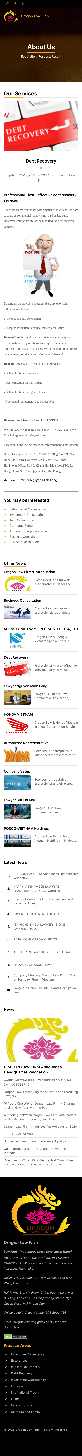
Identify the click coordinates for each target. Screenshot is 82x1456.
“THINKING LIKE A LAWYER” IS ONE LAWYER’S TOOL (39, 927)
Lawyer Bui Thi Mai (19, 800)
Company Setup (21, 525)
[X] (23, 4)
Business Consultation (25, 536)
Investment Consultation (27, 514)
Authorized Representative (29, 531)
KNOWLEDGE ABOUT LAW (32, 965)
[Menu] (75, 16)
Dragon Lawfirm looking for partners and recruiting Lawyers (43, 901)
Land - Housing (22, 1405)
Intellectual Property (25, 1367)
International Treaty (25, 1392)
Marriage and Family (25, 1412)
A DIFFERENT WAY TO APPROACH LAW (42, 952)
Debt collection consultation (22, 373)
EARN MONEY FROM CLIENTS (35, 939)
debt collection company (51, 337)
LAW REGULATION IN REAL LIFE (36, 914)
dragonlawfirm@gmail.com (29, 435)
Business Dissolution (24, 542)
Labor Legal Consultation (28, 509)
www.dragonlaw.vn (66, 429)
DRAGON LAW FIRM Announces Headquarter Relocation (45, 876)
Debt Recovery (16, 657)
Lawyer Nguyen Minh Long (25, 686)
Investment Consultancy (28, 1380)
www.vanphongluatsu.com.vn (33, 429)
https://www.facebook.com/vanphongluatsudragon (47, 444)
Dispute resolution (18, 328)
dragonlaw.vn (13, 1327)
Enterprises (19, 1360)
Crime (15, 1399)
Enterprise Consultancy (28, 1354)
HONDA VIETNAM (18, 714)
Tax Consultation (22, 520)
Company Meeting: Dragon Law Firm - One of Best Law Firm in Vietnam (44, 977)
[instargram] (7, 4)
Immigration (19, 1386)
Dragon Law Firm (28, 1429)
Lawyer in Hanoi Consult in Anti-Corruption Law (44, 990)
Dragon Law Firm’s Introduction (29, 572)
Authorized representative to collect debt (29, 401)
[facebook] (15, 4)
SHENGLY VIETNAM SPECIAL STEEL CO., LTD (41, 629)
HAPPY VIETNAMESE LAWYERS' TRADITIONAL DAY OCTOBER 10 (36, 889)
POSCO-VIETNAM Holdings (26, 828)
